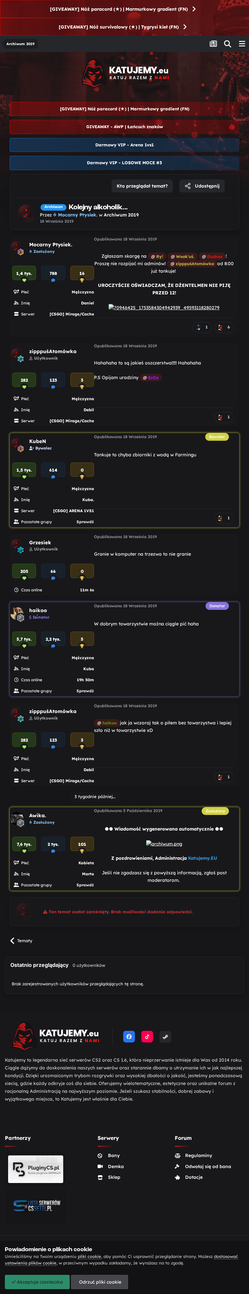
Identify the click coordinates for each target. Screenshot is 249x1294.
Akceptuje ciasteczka (39, 1282)
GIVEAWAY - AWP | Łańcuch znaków (124, 126)
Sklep (114, 1177)
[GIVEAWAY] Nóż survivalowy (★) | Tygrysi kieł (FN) (119, 27)
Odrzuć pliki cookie (99, 1282)
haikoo (38, 610)
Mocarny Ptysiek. (50, 244)
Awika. (37, 815)
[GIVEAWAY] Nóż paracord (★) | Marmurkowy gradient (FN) (119, 9)
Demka (116, 1166)
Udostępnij (206, 186)
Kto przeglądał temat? (142, 186)
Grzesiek (40, 542)
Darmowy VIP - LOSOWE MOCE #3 (124, 162)
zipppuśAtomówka (53, 351)
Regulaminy (198, 1155)
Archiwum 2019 (121, 215)
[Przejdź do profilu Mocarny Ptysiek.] (27, 213)
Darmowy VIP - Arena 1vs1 (124, 144)
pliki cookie (89, 1256)
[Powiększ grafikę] (164, 307)
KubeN (37, 441)
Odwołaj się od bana (208, 1166)
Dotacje (194, 1177)
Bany (114, 1155)
